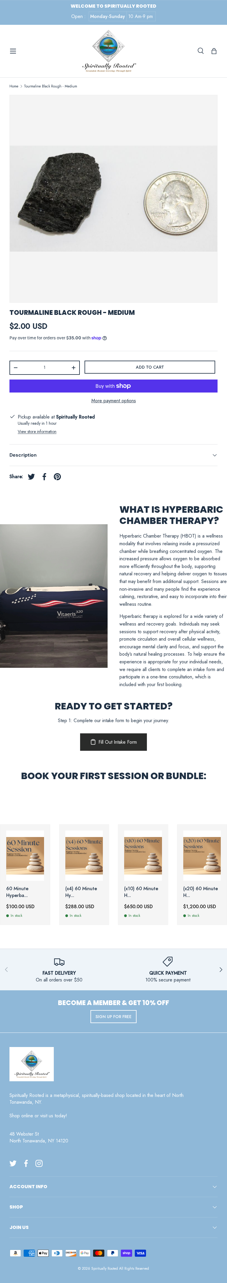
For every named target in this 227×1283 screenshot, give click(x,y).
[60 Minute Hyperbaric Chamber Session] (25, 856)
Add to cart (150, 367)
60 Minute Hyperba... (17, 892)
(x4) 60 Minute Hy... (81, 892)
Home (13, 86)
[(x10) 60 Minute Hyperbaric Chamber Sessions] (143, 856)
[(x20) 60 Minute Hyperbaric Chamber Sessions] (202, 856)
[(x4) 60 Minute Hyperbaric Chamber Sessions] (84, 856)
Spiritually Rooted (104, 1268)
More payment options (113, 400)
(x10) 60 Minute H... (141, 892)
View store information (37, 431)
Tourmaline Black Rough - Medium (50, 86)
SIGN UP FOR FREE (113, 1017)
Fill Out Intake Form (117, 742)
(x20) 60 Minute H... (200, 892)
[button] (213, 51)
